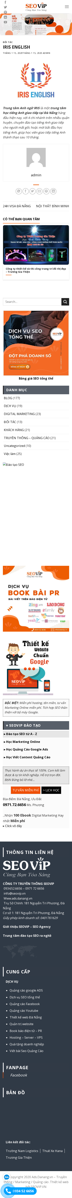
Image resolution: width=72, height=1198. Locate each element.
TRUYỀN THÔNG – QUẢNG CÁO (27, 438)
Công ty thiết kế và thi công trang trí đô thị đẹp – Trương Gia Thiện (36, 270)
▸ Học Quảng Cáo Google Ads (26, 749)
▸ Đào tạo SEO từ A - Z (20, 734)
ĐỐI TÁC (8, 42)
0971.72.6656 (14, 804)
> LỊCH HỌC (51, 790)
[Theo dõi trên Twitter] (5, 7)
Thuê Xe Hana (52, 1151)
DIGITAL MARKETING (19, 414)
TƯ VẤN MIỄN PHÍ (25, 790)
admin (46, 53)
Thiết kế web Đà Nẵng (26, 1017)
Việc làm (10, 454)
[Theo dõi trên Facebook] (5, 2)
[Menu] (67, 6)
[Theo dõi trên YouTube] (5, 22)
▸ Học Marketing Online (22, 742)
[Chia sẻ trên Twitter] (32, 191)
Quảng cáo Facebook (25, 1004)
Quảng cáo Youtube (24, 1011)
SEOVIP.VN (38, 1187)
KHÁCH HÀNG (14, 430)
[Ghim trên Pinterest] (46, 191)
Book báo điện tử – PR (26, 1031)
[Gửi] (65, 302)
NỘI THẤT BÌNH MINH (52, 206)
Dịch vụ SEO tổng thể (25, 997)
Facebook (18, 1075)
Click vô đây (13, 826)
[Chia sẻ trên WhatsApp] (19, 191)
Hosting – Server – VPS (26, 1037)
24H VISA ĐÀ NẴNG (17, 206)
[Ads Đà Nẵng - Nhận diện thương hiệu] (36, 6)
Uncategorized (14, 446)
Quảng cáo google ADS (26, 990)
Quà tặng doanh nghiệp (27, 1044)
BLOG (8, 398)
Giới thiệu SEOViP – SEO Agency (26, 927)
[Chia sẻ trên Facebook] (25, 191)
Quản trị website (21, 1024)
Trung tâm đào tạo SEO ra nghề (27, 936)
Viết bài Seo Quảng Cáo (26, 1051)
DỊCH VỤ (10, 406)
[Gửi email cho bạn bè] (39, 191)
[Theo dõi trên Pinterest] (5, 12)
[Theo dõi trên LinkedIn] (5, 17)
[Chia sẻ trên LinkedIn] (53, 191)
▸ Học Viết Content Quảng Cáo (27, 757)
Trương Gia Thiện (19, 1157)
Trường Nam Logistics (22, 1151)
